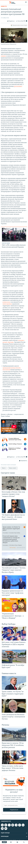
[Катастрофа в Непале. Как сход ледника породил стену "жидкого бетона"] (14, 483)
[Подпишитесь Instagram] (19, 825)
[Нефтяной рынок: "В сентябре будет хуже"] (14, 656)
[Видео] (17, 842)
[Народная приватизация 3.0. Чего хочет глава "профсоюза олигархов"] (14, 582)
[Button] (10, 21)
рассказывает (18, 86)
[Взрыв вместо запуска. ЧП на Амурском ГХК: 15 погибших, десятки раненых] (14, 734)
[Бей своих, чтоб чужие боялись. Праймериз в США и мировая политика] (14, 633)
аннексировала (7, 304)
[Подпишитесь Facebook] (5, 825)
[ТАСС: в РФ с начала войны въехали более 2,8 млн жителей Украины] (14, 234)
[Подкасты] (2, 828)
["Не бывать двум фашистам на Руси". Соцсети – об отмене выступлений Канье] (14, 506)
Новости (4, 6)
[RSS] (23, 825)
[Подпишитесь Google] (2, 825)
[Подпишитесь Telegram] (16, 825)
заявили (3, 56)
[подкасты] (11, 842)
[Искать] (24, 842)
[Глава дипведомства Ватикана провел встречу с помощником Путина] (14, 706)
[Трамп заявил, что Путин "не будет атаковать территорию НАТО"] (14, 683)
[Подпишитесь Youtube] (12, 825)
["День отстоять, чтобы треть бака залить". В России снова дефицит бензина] (14, 757)
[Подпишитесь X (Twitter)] (9, 825)
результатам (6, 302)
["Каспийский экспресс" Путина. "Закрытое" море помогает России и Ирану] (14, 559)
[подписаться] (5, 828)
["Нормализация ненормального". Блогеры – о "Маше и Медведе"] (14, 605)
